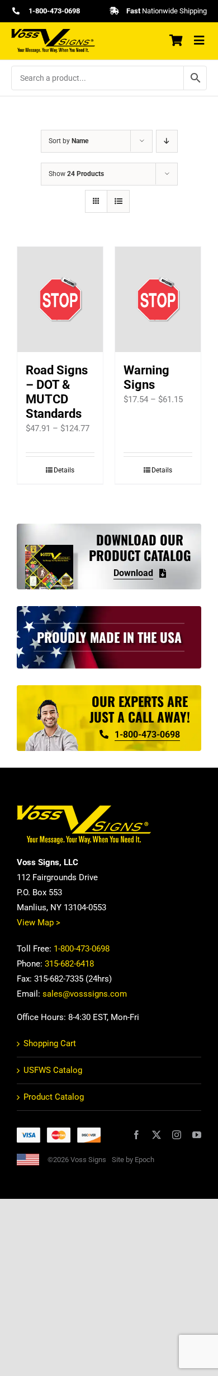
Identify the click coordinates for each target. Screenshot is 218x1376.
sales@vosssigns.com (84, 994)
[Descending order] (167, 141)
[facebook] (136, 1134)
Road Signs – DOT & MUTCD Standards (57, 392)
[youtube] (196, 1134)
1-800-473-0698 (82, 949)
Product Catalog (53, 1097)
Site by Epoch (133, 1159)
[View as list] (118, 201)
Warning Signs (146, 377)
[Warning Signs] (158, 299)
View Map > (38, 923)
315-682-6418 (69, 964)
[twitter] (156, 1134)
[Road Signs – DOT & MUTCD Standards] (60, 299)
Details (64, 470)
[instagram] (176, 1134)
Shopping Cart (49, 1043)
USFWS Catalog (52, 1070)
